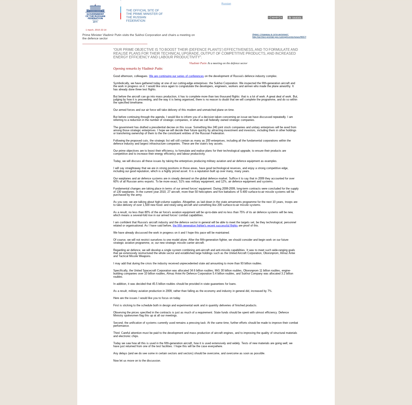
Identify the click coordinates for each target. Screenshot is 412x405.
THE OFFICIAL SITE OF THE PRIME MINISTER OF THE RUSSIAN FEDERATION (144, 15)
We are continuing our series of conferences (176, 76)
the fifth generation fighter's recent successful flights (205, 225)
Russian (226, 3)
